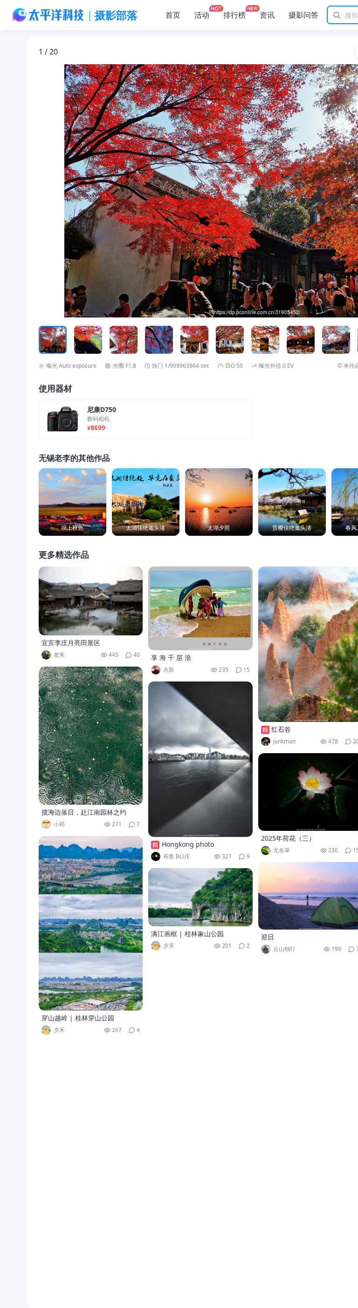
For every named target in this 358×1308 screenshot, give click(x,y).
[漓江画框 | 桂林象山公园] (200, 897)
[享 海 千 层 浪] (200, 608)
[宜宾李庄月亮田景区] (91, 600)
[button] (82, 191)
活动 (201, 15)
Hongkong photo (188, 844)
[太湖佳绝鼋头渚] (145, 502)
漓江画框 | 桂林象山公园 (187, 933)
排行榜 (234, 15)
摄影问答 (303, 15)
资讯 (267, 15)
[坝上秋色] (72, 502)
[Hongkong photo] (200, 759)
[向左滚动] (47, 339)
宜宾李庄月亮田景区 (70, 642)
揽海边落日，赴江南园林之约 (83, 812)
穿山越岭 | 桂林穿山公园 (77, 1017)
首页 (172, 15)
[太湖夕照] (219, 502)
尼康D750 (101, 410)
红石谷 (281, 729)
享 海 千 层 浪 (171, 657)
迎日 (267, 936)
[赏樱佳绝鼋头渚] (292, 502)
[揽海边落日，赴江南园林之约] (91, 736)
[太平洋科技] (48, 15)
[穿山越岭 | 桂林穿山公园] (91, 923)
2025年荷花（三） (288, 838)
